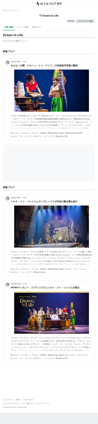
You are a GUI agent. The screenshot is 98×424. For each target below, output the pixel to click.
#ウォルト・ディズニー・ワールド (25, 133)
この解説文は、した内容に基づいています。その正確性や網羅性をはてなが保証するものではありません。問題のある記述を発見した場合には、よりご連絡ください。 (15, 41)
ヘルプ (22, 403)
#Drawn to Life (62, 136)
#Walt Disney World (56, 133)
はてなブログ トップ (12, 10)
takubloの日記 (16, 62)
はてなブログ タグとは (11, 403)
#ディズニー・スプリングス (76, 355)
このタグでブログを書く (85, 21)
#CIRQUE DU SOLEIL (74, 133)
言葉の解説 (9, 27)
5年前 (25, 62)
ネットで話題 (23, 27)
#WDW (43, 133)
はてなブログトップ (42, 403)
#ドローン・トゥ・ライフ (43, 136)
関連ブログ (36, 27)
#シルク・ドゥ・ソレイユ (21, 136)
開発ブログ (30, 403)
